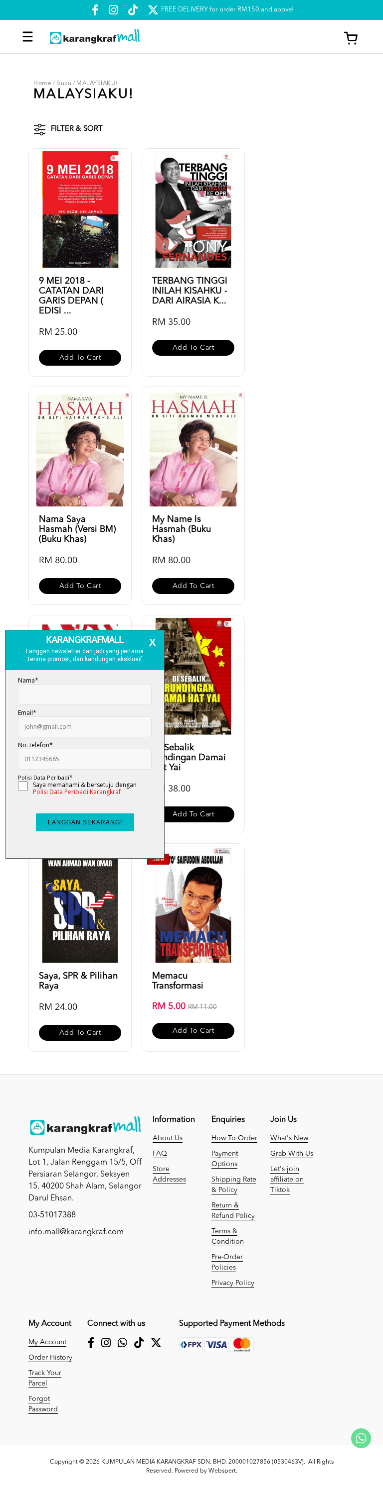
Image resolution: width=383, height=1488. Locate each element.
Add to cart (80, 357)
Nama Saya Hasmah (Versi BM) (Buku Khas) (77, 529)
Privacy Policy (232, 1283)
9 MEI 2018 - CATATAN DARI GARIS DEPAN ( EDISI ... (71, 296)
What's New (289, 1138)
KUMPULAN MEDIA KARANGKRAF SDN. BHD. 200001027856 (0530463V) (202, 1462)
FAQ (160, 1153)
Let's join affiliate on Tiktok (287, 1179)
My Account (47, 1342)
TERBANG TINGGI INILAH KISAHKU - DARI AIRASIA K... (189, 291)
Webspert (222, 1471)
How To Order (234, 1138)
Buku (63, 84)
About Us (168, 1138)
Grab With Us (291, 1153)
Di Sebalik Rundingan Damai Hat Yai (189, 757)
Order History (50, 1357)
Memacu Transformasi (177, 981)
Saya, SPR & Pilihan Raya (78, 981)
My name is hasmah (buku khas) (181, 529)
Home (42, 84)
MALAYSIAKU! (97, 84)
